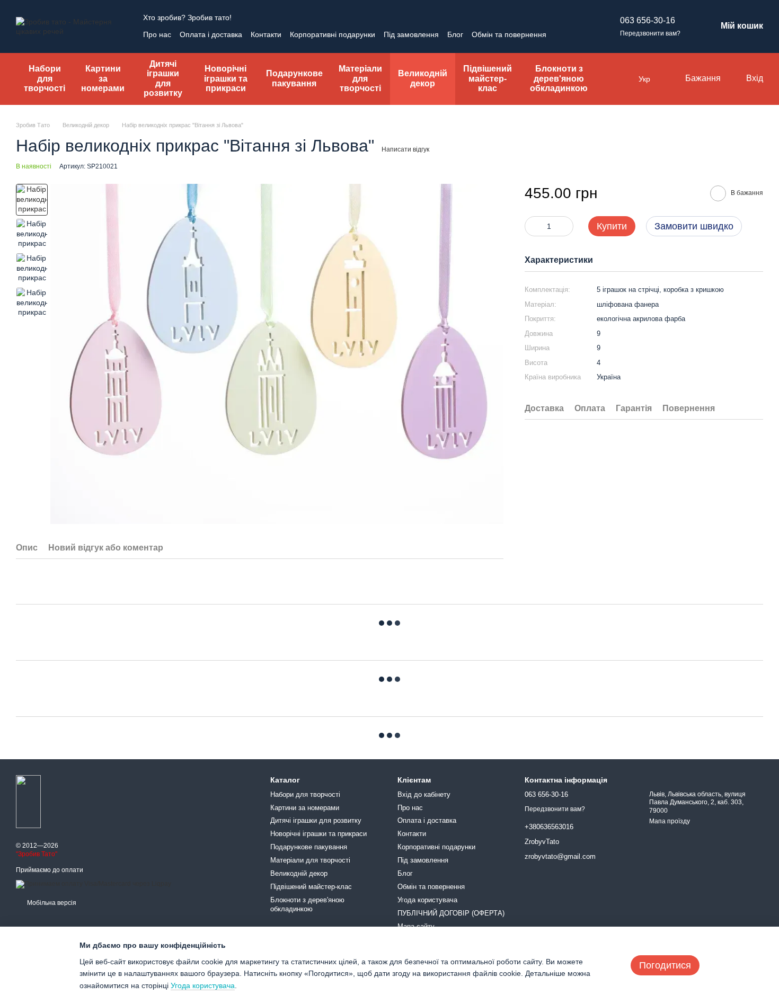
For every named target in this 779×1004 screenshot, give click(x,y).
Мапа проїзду (669, 821)
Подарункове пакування (294, 78)
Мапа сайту (416, 926)
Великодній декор (422, 78)
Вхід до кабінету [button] (423, 794)
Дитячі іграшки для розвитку (163, 78)
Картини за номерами (103, 78)
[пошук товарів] (619, 78)
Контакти (266, 34)
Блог (455, 34)
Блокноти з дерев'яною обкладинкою (559, 78)
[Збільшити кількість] (565, 226)
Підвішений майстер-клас (487, 78)
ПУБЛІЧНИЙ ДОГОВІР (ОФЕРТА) (450, 913)
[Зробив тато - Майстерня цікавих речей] (28, 801)
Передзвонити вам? (650, 33)
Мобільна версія (50, 903)
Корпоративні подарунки (332, 34)
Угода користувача (427, 900)
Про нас (157, 34)
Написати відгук (405, 149)
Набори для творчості (44, 78)
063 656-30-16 (647, 20)
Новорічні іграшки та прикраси (225, 78)
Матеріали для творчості (360, 78)
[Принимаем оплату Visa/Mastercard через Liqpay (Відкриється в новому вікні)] (93, 883)
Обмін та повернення (509, 34)
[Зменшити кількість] (532, 226)
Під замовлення (411, 34)
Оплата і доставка (211, 34)
